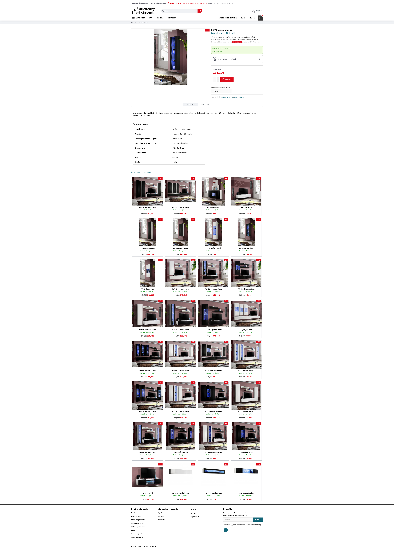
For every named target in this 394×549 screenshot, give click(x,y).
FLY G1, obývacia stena (147, 330)
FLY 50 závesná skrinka (180, 493)
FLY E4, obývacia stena (180, 370)
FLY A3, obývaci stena (180, 452)
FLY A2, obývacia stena (147, 452)
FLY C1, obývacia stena (147, 207)
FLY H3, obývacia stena (246, 289)
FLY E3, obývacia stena (147, 370)
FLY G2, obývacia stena (180, 330)
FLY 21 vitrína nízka (246, 248)
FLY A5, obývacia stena (246, 452)
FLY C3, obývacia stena (147, 411)
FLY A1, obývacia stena (246, 411)
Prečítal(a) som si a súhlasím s (243, 525)
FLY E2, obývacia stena (246, 330)
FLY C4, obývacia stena (180, 411)
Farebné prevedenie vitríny (220, 87)
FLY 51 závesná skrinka (213, 493)
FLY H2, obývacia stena (213, 289)
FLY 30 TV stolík (246, 207)
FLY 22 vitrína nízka (148, 289)
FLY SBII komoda (213, 207)
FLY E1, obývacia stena (180, 207)
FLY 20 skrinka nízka (180, 248)
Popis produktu (190, 105)
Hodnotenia (205, 105)
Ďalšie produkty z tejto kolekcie (142, 172)
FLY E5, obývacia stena (213, 370)
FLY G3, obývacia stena (213, 330)
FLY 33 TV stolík (147, 493)
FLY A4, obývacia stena (213, 452)
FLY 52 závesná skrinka (246, 493)
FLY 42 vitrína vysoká (213, 248)
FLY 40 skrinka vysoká (148, 248)
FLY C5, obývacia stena (213, 411)
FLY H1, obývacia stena (180, 289)
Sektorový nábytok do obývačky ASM (223, 33)
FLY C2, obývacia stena (246, 370)
